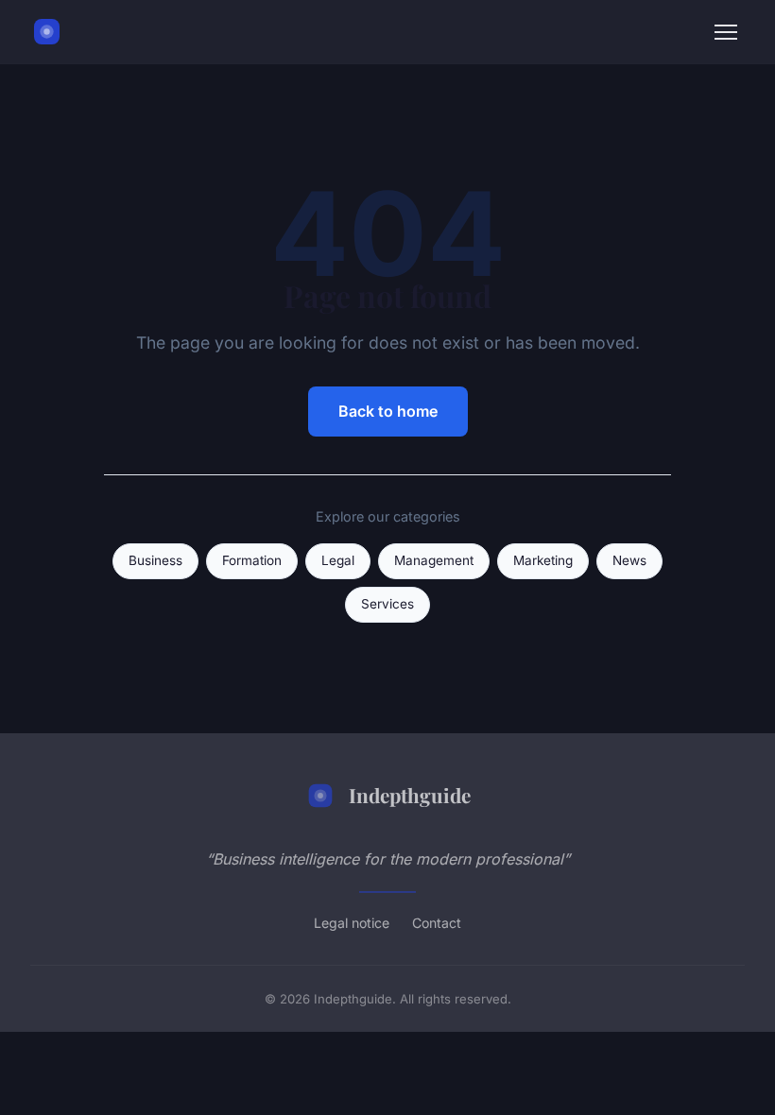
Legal (337, 560)
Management (434, 560)
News (629, 560)
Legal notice (351, 923)
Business (155, 560)
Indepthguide (410, 794)
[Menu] (726, 32)
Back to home (388, 411)
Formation (252, 560)
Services (387, 603)
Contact (436, 923)
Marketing (543, 560)
